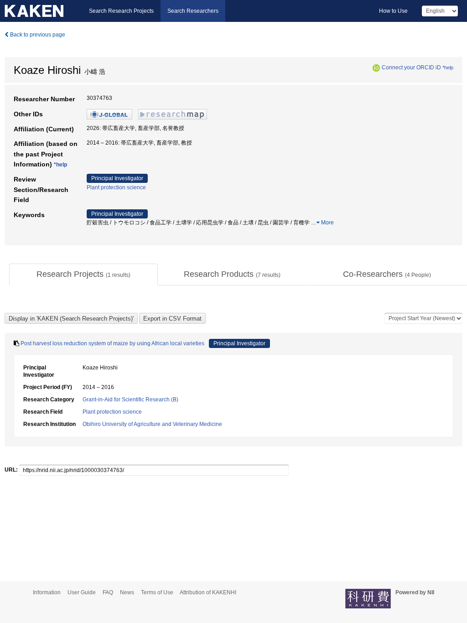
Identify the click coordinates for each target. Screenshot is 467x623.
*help (447, 67)
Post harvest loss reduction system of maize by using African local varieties (112, 343)
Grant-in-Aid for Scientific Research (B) (130, 399)
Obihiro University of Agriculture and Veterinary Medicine (152, 424)
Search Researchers (192, 11)
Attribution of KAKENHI (208, 592)
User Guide (81, 592)
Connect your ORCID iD (411, 67)
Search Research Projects (121, 11)
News (127, 592)
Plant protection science (116, 187)
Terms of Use (157, 592)
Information (47, 592)
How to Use (393, 11)
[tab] (83, 275)
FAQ (108, 592)
